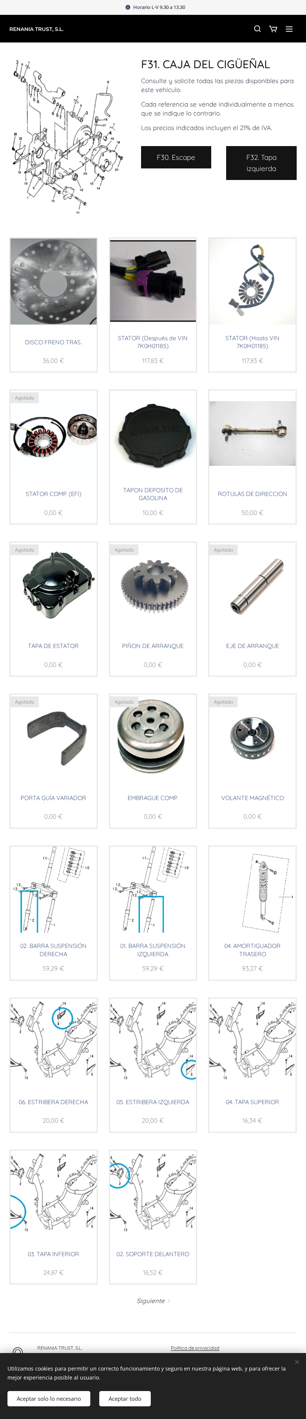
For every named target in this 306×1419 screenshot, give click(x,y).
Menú (289, 28)
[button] (257, 28)
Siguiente (151, 1301)
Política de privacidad (195, 1348)
